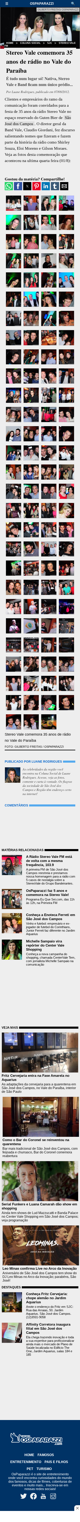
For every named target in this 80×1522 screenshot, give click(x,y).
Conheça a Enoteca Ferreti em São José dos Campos (50, 917)
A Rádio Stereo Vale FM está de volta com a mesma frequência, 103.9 (49, 861)
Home (10, 43)
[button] (9, 4)
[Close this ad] (77, 1508)
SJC (49, 43)
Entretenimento (25, 1462)
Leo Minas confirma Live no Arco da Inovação (39, 1269)
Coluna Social (30, 43)
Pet (30, 1469)
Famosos (46, 1455)
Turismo (44, 1469)
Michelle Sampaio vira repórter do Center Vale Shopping (45, 945)
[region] (40, 1517)
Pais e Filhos (56, 1462)
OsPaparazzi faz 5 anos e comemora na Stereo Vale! (47, 893)
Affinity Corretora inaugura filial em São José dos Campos (48, 1329)
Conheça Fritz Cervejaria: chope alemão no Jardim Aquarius (47, 1298)
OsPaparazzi (42, 3)
